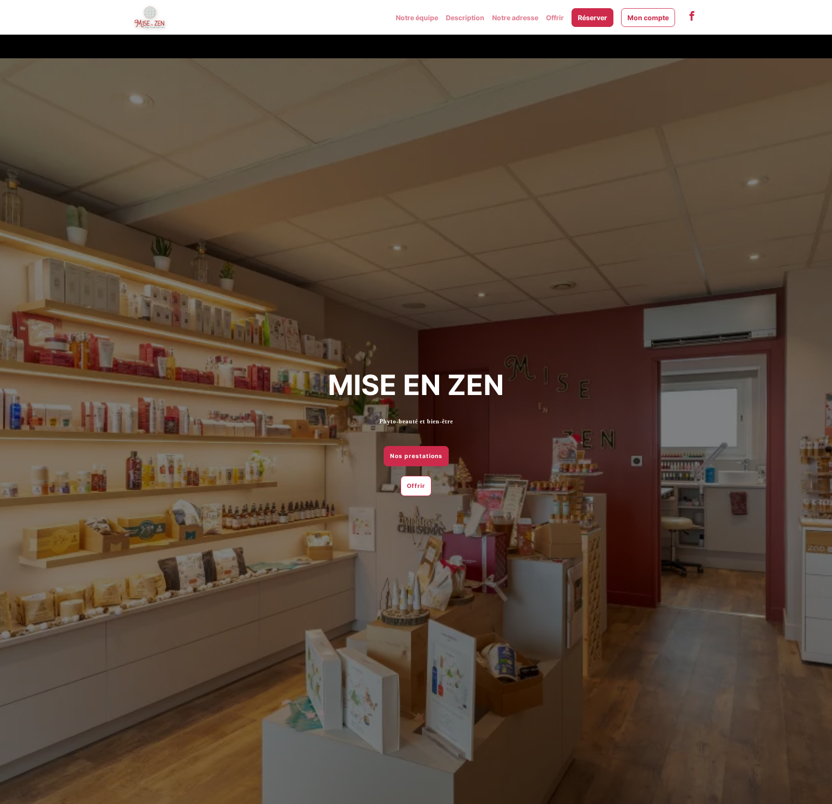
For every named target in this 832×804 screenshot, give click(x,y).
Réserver (592, 17)
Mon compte (648, 17)
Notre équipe (417, 17)
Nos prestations (416, 455)
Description (465, 17)
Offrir (555, 17)
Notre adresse (515, 17)
